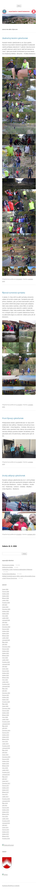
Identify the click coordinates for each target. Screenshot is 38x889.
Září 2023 (4, 644)
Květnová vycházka (7, 567)
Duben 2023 (5, 653)
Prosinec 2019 (6, 721)
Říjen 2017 (5, 777)
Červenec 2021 (6, 693)
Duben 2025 (5, 613)
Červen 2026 (5, 591)
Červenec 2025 (6, 609)
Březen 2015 (5, 836)
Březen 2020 (5, 715)
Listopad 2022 (6, 664)
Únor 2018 (5, 768)
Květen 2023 (5, 651)
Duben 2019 (5, 737)
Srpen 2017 (5, 781)
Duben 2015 (5, 834)
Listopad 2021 (6, 686)
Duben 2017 (5, 790)
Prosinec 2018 (6, 746)
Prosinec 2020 (6, 702)
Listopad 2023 (6, 640)
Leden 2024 (5, 638)
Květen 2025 (5, 611)
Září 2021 (4, 691)
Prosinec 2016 (6, 799)
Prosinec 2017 (6, 772)
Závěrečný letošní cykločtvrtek (15, 38)
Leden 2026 (5, 600)
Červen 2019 (5, 732)
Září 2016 (4, 805)
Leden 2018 (5, 770)
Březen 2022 (5, 677)
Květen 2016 (5, 810)
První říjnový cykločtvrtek (13, 418)
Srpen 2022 (5, 669)
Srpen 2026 (5, 589)
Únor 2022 (5, 680)
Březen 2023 (5, 655)
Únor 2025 (5, 616)
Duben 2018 (5, 763)
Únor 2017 (5, 794)
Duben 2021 (5, 699)
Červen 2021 (5, 695)
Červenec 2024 (6, 627)
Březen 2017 (5, 792)
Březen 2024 (5, 635)
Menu (19, 5)
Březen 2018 (5, 766)
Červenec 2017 (6, 783)
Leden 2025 (5, 618)
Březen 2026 (5, 598)
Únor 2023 (5, 657)
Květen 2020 (5, 713)
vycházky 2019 (31, 534)
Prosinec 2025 (6, 602)
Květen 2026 (5, 594)
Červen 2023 (5, 649)
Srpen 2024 (5, 624)
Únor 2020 (5, 717)
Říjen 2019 (5, 726)
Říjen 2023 (5, 642)
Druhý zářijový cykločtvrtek (13, 475)
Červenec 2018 (6, 757)
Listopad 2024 (6, 620)
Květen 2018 (5, 761)
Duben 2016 (5, 812)
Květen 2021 (5, 697)
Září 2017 (4, 779)
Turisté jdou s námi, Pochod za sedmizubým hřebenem (17, 569)
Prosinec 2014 (6, 838)
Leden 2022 (5, 682)
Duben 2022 (5, 675)
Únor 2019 (5, 741)
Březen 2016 (5, 814)
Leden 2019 (5, 743)
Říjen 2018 (5, 750)
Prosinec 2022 (6, 662)
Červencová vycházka (8, 565)
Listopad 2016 (6, 801)
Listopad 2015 (6, 823)
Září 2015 (4, 825)
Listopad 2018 (6, 748)
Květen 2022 (5, 673)
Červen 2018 (5, 759)
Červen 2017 (5, 785)
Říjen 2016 (5, 803)
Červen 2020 (5, 710)
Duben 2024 (5, 633)
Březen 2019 (5, 739)
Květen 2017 (5, 788)
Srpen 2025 (5, 607)
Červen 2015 (5, 829)
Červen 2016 (5, 807)
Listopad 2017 (6, 774)
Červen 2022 (5, 671)
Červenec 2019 (6, 730)
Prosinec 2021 (6, 684)
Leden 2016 (5, 818)
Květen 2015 (5, 832)
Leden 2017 (5, 796)
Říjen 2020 (5, 704)
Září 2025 (4, 605)
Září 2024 (4, 622)
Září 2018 (4, 752)
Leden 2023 (5, 660)
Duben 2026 (5, 596)
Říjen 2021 (5, 688)
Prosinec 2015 (6, 821)
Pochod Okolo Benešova (9, 574)
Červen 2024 (5, 629)
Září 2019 (4, 728)
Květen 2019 (5, 735)
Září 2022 (4, 666)
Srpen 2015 (5, 827)
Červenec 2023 (6, 646)
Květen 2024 (5, 631)
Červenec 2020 (6, 708)
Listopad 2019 (6, 724)
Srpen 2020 (5, 706)
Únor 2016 (5, 816)
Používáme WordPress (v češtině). (11, 885)
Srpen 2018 (5, 755)
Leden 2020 (5, 719)
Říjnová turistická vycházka (13, 292)
